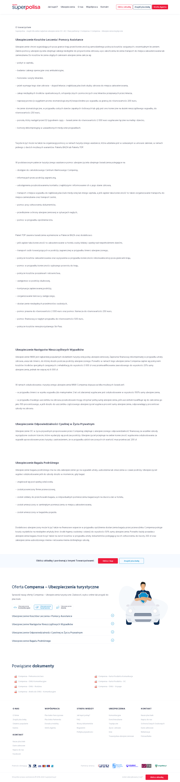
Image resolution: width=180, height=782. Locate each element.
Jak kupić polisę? (83, 715)
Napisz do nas (18, 749)
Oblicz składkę (124, 7)
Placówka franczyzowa (54, 715)
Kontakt (105, 7)
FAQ (78, 719)
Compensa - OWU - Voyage (110, 686)
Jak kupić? (53, 7)
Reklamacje (145, 732)
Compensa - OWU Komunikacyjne (32, 681)
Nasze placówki (19, 741)
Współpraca (92, 7)
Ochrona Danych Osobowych (153, 723)
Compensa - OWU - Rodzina (30, 686)
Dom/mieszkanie (115, 719)
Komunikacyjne (115, 715)
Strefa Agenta (160, 7)
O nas (80, 7)
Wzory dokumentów (85, 723)
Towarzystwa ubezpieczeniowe (121, 736)
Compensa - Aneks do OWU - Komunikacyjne (37, 691)
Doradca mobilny (52, 723)
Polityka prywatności (85, 732)
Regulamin (81, 728)
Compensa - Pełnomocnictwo (31, 676)
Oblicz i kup (108, 561)
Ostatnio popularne (20, 723)
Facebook (17, 754)
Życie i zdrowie (115, 728)
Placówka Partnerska (53, 719)
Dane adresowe (19, 745)
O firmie (16, 715)
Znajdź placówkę (142, 7)
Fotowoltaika (146, 736)
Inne (110, 732)
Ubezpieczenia (68, 7)
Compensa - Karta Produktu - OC (112, 681)
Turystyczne (113, 723)
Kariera (15, 728)
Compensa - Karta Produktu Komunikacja (115, 676)
